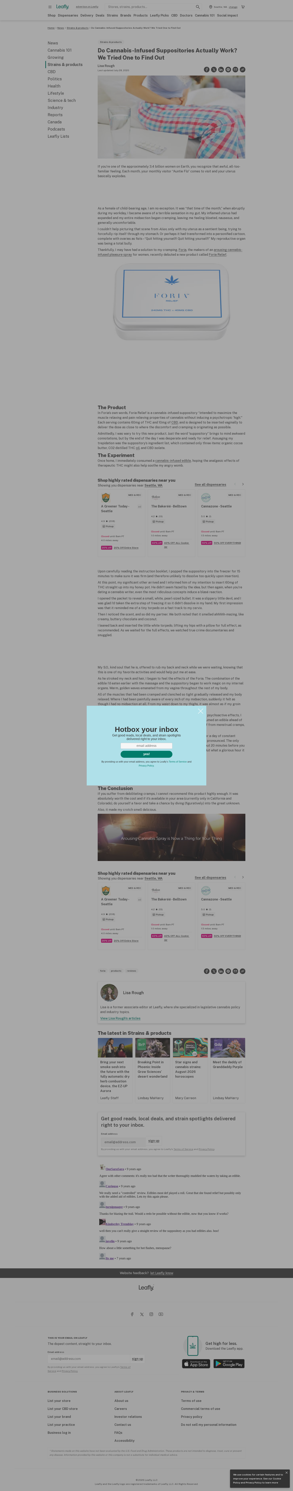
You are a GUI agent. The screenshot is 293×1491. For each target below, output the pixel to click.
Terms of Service (178, 761)
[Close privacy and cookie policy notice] (286, 1472)
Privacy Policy (254, 1482)
